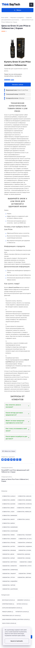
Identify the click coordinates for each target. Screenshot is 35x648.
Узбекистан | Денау (8, 554)
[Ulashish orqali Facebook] (5, 460)
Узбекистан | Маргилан (9, 562)
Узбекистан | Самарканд (10, 569)
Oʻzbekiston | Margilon (24, 511)
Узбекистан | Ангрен (8, 546)
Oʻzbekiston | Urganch (9, 538)
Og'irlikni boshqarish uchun (12, 607)
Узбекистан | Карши (9, 451)
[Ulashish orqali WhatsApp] (20, 460)
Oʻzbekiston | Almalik (8, 496)
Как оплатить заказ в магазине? (13, 406)
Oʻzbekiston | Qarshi (8, 523)
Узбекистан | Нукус (25, 565)
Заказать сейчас (17, 84)
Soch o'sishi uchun (9, 623)
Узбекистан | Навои (25, 562)
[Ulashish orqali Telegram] (8, 460)
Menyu (19, 10)
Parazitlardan (7, 611)
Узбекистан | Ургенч (8, 577)
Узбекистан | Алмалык (25, 542)
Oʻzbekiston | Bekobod (24, 500)
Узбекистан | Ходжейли (9, 581)
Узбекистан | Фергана (24, 577)
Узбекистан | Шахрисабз (10, 589)
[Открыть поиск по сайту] (31, 5)
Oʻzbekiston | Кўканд (8, 542)
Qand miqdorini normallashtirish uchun (16, 619)
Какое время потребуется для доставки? (16, 437)
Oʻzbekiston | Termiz (8, 535)
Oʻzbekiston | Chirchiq (25, 504)
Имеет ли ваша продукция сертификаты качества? (15, 422)
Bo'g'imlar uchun (8, 600)
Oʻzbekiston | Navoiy (8, 519)
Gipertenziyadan (8, 604)
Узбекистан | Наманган (9, 565)
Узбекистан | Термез (24, 573)
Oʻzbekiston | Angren (8, 500)
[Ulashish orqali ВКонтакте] (2, 460)
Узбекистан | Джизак (23, 554)
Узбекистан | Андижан (25, 546)
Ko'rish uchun (22, 604)
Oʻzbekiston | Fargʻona (24, 507)
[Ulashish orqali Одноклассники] (14, 460)
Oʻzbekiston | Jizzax (8, 511)
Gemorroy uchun (23, 600)
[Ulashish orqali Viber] (17, 460)
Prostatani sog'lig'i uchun (11, 615)
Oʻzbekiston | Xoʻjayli (25, 538)
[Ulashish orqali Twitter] (11, 460)
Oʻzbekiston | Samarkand (10, 527)
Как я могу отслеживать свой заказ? (16, 430)
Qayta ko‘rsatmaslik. (17, 641)
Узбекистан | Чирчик (8, 585)
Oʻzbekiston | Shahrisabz (10, 531)
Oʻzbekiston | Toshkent (24, 535)
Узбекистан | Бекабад (9, 550)
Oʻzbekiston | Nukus (23, 519)
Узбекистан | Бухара (24, 550)
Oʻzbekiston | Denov (8, 507)
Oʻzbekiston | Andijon (24, 496)
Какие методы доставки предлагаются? (14, 414)
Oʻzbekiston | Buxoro (8, 504)
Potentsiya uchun (22, 611)
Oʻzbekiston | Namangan (9, 515)
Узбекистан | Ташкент (9, 573)
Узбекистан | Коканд (23, 558)
